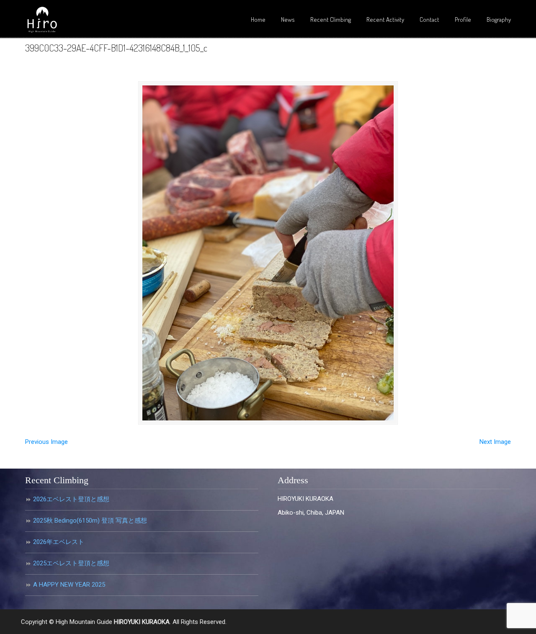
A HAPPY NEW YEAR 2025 (69, 584)
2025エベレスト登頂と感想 (71, 563)
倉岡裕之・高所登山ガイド (42, 20)
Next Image (495, 442)
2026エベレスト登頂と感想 (71, 499)
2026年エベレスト (58, 542)
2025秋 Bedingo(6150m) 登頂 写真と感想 (90, 520)
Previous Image (46, 442)
